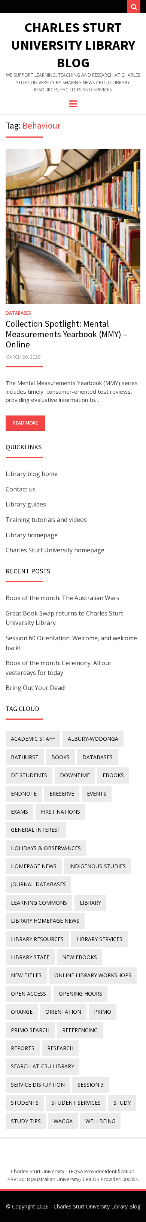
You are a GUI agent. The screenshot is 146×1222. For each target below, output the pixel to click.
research (60, 1048)
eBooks (113, 775)
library (90, 902)
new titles (26, 975)
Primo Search (30, 1030)
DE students (29, 775)
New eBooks (79, 957)
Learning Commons (39, 902)
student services (76, 1102)
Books (60, 757)
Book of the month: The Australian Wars (62, 598)
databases (97, 757)
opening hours (80, 993)
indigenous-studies (97, 866)
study (122, 1102)
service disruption (38, 1084)
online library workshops (92, 975)
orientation (63, 1011)
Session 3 (90, 1084)
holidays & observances (46, 848)
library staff (30, 957)
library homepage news (45, 920)
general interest (36, 829)
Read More (25, 423)
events (96, 793)
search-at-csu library (42, 1066)
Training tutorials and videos (46, 519)
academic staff (33, 738)
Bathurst (25, 757)
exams (19, 811)
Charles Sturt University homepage (55, 550)
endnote (24, 793)
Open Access (28, 993)
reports (22, 1048)
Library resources (37, 939)
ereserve (61, 793)
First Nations (60, 811)
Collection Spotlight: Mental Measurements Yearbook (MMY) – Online (66, 334)
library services (99, 939)
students (25, 1102)
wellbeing (100, 1121)
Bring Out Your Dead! (36, 688)
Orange (22, 1011)
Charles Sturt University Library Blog (73, 45)
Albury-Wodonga (93, 738)
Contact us (21, 489)
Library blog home (32, 474)
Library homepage (32, 535)
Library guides (26, 504)
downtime (75, 775)
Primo (102, 1011)
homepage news (34, 866)
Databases (18, 313)
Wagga (63, 1121)
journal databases (38, 884)
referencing (80, 1030)
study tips (26, 1121)
